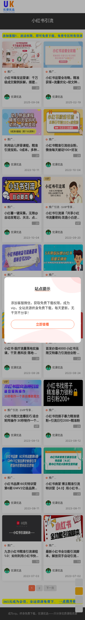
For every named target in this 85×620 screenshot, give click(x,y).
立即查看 (42, 324)
